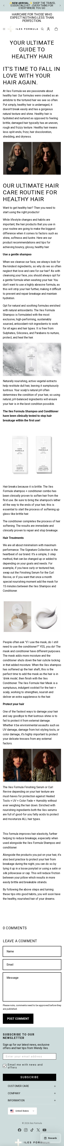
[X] (38, 1130)
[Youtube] (44, 1130)
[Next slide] (60, 5)
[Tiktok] (32, 1130)
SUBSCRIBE (29, 1077)
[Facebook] (19, 1130)
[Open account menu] (48, 29)
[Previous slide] (4, 5)
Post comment (18, 1018)
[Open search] (42, 29)
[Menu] (4, 29)
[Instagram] (26, 1130)
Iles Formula (36, 1123)
